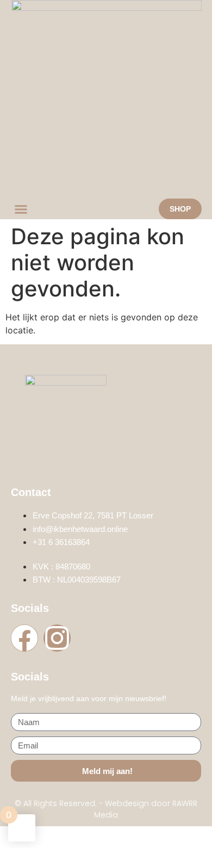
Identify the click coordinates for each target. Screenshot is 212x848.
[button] (21, 209)
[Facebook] (24, 638)
